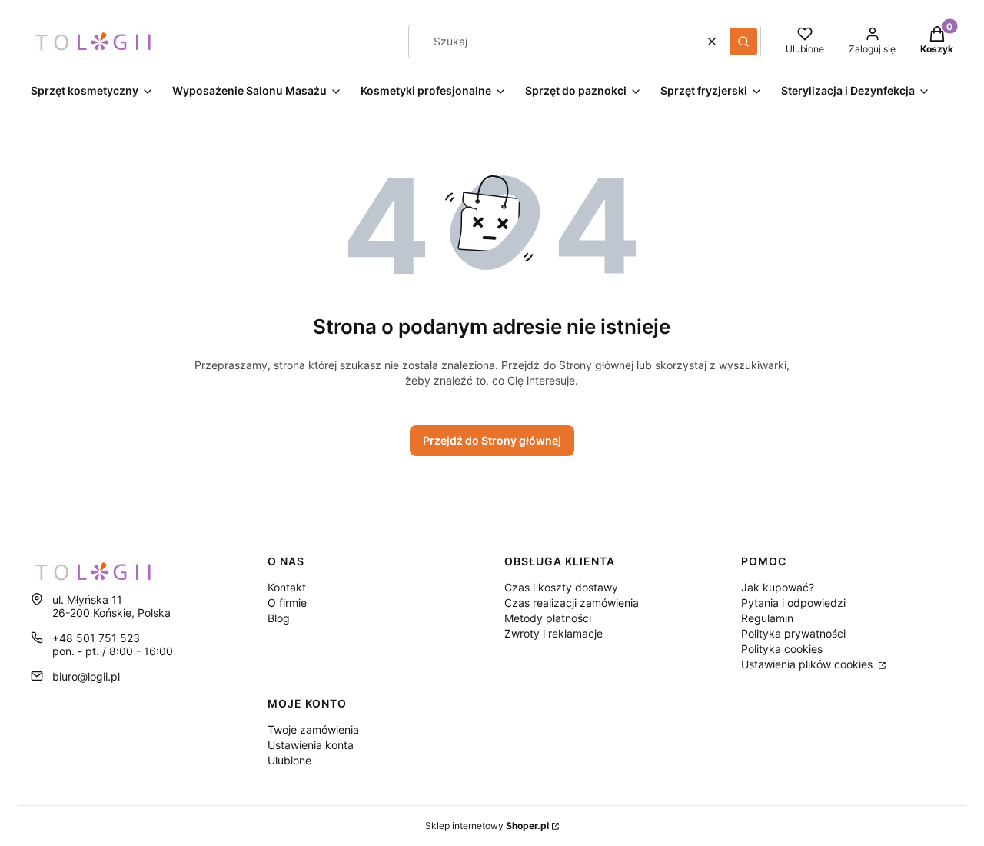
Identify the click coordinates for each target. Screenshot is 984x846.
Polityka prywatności (793, 633)
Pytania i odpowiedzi (793, 602)
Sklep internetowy (487, 825)
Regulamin (767, 618)
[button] (743, 41)
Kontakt (287, 587)
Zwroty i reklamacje (553, 633)
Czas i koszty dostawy (561, 587)
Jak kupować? (777, 587)
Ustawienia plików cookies (808, 664)
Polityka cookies (782, 648)
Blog (279, 618)
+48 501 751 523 (96, 637)
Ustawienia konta (311, 744)
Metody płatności (547, 618)
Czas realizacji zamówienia (571, 602)
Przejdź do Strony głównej (492, 440)
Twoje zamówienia (313, 729)
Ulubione (289, 760)
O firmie (287, 602)
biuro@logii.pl (86, 676)
